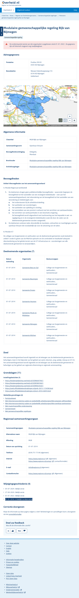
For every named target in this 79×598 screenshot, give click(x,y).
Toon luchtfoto (60, 120)
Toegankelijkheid (12, 565)
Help (7, 551)
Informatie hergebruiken (15, 560)
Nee (19, 531)
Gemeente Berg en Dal (30, 268)
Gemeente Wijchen (29, 335)
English (8, 548)
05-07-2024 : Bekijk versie (14, 489)
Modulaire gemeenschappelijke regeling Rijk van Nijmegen (50, 160)
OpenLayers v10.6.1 (57, 125)
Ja (8, 531)
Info (47, 125)
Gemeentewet (10, 409)
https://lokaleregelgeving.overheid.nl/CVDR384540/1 (24, 383)
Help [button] (75, 10)
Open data (10, 573)
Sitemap (9, 567)
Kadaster (65, 125)
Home (11, 15)
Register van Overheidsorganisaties (26, 15)
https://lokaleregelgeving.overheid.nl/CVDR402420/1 (24, 386)
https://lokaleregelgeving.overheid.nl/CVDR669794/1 (24, 381)
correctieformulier (15, 514)
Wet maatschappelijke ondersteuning (18, 406)
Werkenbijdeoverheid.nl (14, 592)
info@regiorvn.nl (35, 467)
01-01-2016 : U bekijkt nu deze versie (18, 499)
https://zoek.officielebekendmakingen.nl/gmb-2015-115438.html (29, 388)
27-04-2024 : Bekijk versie (14, 492)
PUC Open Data (11, 579)
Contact (9, 546)
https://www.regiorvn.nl (37, 459)
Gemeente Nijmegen (29, 324)
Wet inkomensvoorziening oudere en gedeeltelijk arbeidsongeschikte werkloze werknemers (38, 403)
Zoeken (8, 554)
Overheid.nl (7, 10)
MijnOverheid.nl (12, 585)
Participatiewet (10, 398)
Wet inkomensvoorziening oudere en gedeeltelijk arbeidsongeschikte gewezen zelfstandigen (38, 401)
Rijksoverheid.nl (11, 587)
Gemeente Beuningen (30, 279)
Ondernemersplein (13, 590)
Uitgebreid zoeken (23, 10)
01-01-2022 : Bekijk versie (14, 496)
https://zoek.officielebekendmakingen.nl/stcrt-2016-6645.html (28, 391)
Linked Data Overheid (14, 576)
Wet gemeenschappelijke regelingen (18, 411)
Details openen (1, 31)
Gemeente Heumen (29, 301)
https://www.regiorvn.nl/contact (40, 461)
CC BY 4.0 (71, 125)
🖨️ (74, 120)
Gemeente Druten (28, 290)
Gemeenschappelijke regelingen (47, 15)
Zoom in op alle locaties (65, 120)
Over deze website (12, 543)
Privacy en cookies (12, 562)
